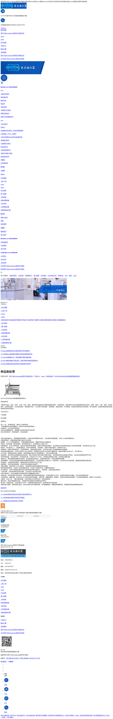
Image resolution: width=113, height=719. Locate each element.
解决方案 (3, 49)
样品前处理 (4, 97)
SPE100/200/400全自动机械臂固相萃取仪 (67, 376)
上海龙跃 (3, 197)
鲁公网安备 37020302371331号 (30, 658)
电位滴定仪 (4, 147)
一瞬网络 (10, 661)
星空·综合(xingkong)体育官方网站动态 (12, 55)
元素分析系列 (5, 94)
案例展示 (3, 231)
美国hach (60, 275)
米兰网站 (10, 717)
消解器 (3, 160)
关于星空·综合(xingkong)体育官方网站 (12, 59)
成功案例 (3, 52)
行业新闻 (3, 245)
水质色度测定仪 (6, 150)
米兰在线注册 (30, 715)
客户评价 (3, 235)
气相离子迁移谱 (6, 110)
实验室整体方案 (6, 210)
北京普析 (3, 190)
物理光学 (3, 100)
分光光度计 (4, 124)
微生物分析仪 (5, 156)
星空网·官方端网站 (41, 715)
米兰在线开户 (21, 715)
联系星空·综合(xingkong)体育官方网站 (12, 269)
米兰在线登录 (5, 715)
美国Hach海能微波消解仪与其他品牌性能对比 (16, 354)
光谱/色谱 (4, 107)
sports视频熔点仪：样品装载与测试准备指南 (16, 357)
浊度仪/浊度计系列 (6, 153)
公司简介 (3, 256)
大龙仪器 (3, 203)
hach (66, 275)
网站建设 (3, 661)
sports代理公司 (52, 275)
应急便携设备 (5, 200)
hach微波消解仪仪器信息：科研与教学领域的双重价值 (19, 360)
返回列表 (3, 488)
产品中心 (3, 28)
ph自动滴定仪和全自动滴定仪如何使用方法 (16, 494)
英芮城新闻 (4, 242)
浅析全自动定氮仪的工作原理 (12, 501)
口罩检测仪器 (5, 207)
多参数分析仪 (5, 140)
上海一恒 (3, 181)
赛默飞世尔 (4, 217)
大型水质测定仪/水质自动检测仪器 (11, 137)
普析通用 (3, 224)
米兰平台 (13, 715)
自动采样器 (4, 163)
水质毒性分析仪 (6, 143)
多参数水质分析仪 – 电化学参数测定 (12, 130)
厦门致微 (3, 42)
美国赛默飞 (28, 275)
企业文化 (3, 259)
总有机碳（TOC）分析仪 (8, 134)
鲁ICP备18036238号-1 (13, 658)
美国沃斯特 (13, 275)
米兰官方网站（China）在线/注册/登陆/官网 (78, 715)
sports (2, 36)
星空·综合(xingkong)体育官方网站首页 (12, 33)
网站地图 (3, 30)
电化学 (3, 103)
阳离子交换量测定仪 (7, 117)
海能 (2, 221)
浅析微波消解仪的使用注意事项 (12, 497)
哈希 (70, 275)
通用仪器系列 (5, 113)
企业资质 (3, 262)
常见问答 (3, 249)
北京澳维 (3, 178)
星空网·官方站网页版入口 (56, 715)
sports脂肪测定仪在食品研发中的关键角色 (15, 351)
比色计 (3, 127)
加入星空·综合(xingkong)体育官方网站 (12, 266)
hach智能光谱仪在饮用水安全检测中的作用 (16, 364)
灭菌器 (3, 170)
